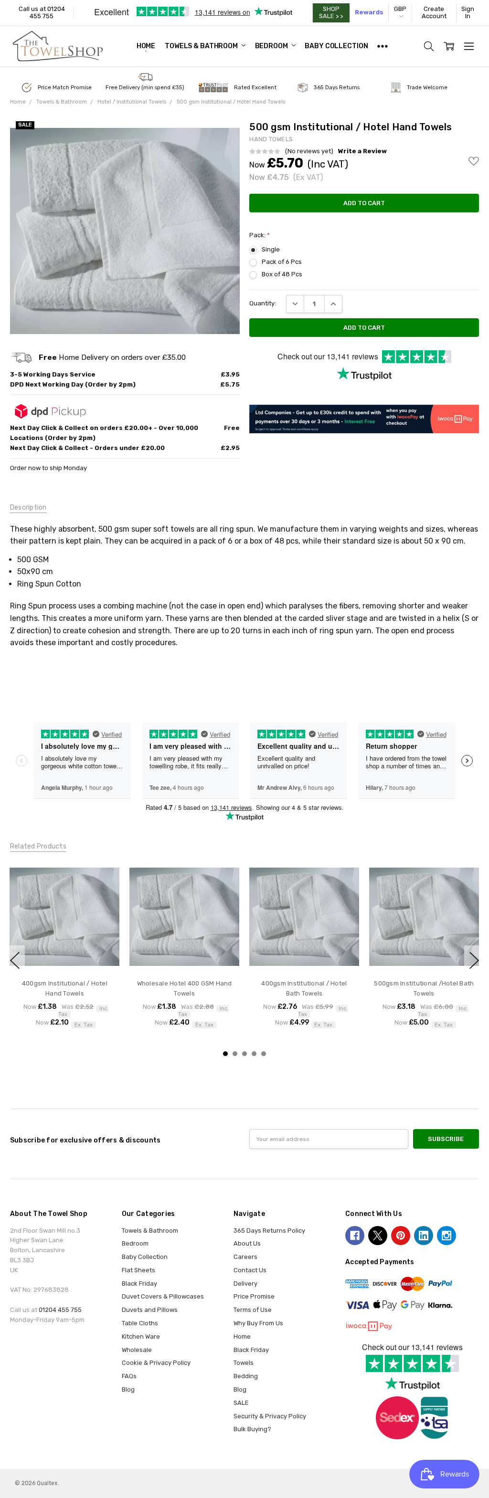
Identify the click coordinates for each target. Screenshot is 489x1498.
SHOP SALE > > (331, 12)
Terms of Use (253, 1309)
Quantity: (262, 303)
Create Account (434, 12)
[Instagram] (446, 1235)
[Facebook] (354, 1235)
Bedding (246, 1376)
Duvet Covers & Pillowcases (163, 1296)
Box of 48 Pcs (282, 274)
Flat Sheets (138, 1270)
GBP (400, 8)
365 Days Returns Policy (269, 1230)
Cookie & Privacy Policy (156, 1362)
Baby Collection (336, 46)
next (474, 960)
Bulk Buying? (252, 1429)
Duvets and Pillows (150, 1309)
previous (15, 960)
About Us (247, 1243)
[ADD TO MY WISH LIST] (103, 893)
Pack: (259, 235)
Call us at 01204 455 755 (42, 12)
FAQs (129, 1376)
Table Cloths (140, 1323)
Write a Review (362, 151)
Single (271, 249)
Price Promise (254, 1296)
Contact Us (250, 1270)
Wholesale (137, 1349)
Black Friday (139, 1283)
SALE (241, 1402)
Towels (244, 1362)
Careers (245, 1256)
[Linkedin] (423, 1235)
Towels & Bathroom (202, 46)
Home (146, 46)
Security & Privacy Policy (270, 1416)
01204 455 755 (60, 1309)
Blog (128, 1389)
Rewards (369, 12)
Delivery (245, 1283)
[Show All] (382, 46)
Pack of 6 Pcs (282, 261)
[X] (377, 1235)
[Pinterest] (400, 1235)
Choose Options (64, 953)
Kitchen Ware (141, 1336)
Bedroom (272, 46)
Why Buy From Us (258, 1323)
